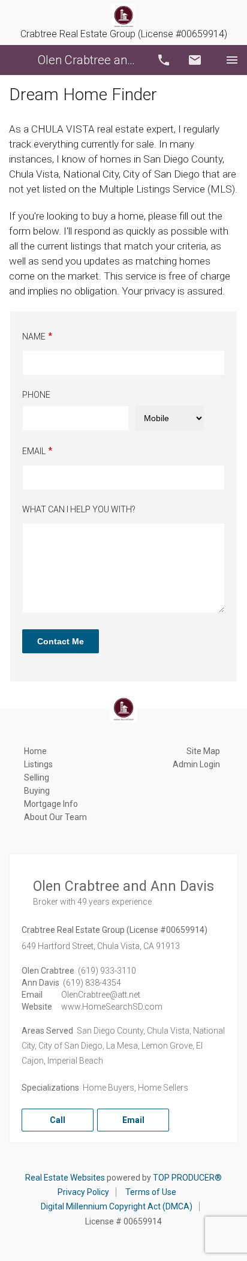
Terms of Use (150, 1192)
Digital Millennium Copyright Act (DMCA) (116, 1206)
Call (164, 60)
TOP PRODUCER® (187, 1177)
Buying (37, 790)
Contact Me (60, 641)
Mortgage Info (51, 804)
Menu (232, 60)
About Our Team (55, 817)
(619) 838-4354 (92, 982)
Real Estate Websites (65, 1177)
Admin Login (196, 764)
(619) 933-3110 (107, 970)
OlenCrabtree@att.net (100, 994)
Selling (36, 777)
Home (35, 751)
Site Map (203, 751)
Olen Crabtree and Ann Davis (89, 60)
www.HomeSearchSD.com (111, 1006)
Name (34, 336)
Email (195, 60)
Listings (38, 764)
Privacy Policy (83, 1192)
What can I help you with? (78, 509)
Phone (36, 395)
